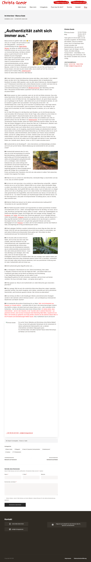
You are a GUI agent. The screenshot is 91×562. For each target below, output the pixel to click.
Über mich (33, 7)
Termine (69, 7)
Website (43, 474)
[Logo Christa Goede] (14, 2)
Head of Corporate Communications (31, 449)
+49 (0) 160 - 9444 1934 (75, 64)
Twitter (15, 215)
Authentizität (18, 18)
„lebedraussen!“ (26, 70)
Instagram (21, 217)
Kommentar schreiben (10, 482)
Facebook (7, 215)
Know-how (24, 18)
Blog (85, 7)
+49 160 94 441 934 (13, 433)
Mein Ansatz (22, 7)
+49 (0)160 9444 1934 (79, 2)
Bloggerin (17, 449)
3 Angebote (43, 7)
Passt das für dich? (57, 7)
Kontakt (78, 7)
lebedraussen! (33, 119)
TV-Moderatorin (17, 452)
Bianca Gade (8, 449)
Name (6, 474)
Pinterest (20, 223)
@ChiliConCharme (34, 87)
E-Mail (25, 474)
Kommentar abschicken (15, 504)
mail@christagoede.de (61, 2)
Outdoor (7, 452)
